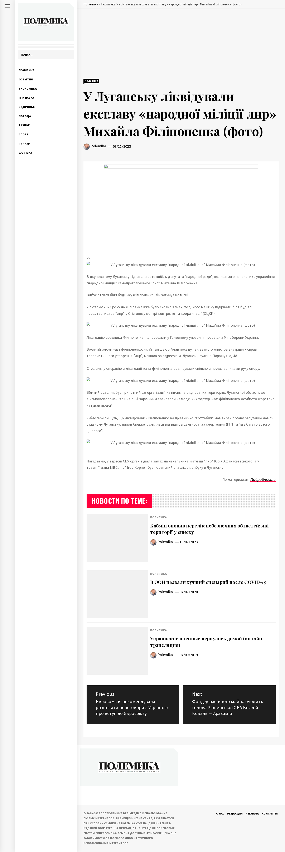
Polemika (98, 146)
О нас (220, 813)
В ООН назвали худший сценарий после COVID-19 (208, 582)
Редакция (235, 813)
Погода (25, 116)
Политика (26, 70)
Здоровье (27, 107)
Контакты (270, 813)
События (26, 79)
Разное (24, 125)
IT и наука (26, 98)
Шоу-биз (25, 153)
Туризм (24, 143)
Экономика (28, 88)
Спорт (24, 134)
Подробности (263, 479)
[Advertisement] (181, 44)
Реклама (252, 813)
